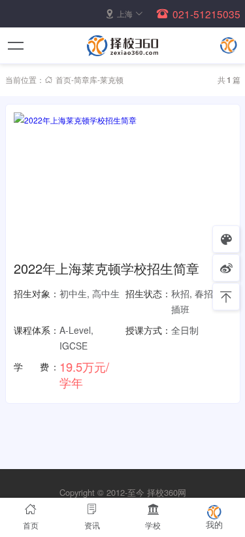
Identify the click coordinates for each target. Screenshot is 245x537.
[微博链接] (226, 268)
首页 (63, 79)
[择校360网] (123, 45)
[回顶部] (226, 296)
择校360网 (166, 492)
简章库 (85, 79)
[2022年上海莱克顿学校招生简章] (123, 183)
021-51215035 (206, 14)
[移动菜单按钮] (16, 45)
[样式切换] (226, 239)
